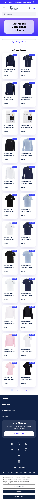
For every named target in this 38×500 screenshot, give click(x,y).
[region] (19, 487)
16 (23, 390)
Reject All (19, 491)
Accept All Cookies (19, 496)
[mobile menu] (4, 8)
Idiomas (5, 416)
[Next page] (26, 390)
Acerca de (6, 404)
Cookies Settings (19, 486)
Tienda (5, 398)
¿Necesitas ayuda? (9, 410)
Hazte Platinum (19, 434)
